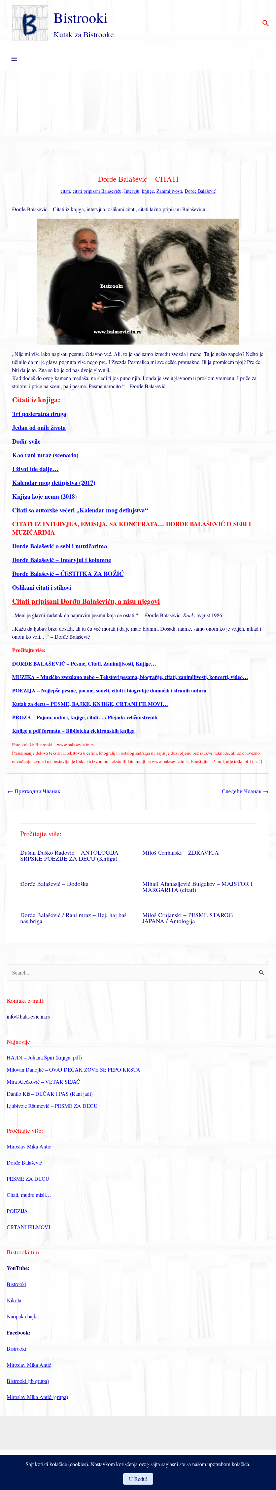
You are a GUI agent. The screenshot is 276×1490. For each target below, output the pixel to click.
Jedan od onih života (39, 427)
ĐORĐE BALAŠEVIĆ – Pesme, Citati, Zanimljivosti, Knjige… (84, 663)
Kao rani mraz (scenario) (45, 454)
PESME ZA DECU (28, 1178)
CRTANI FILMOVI (28, 1226)
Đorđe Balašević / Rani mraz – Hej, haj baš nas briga (73, 918)
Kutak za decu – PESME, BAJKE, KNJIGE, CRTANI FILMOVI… (90, 704)
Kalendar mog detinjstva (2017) (53, 482)
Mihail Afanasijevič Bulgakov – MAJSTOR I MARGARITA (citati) (197, 886)
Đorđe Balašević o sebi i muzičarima (59, 545)
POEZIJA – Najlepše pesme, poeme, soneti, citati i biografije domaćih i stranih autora (109, 690)
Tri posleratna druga (39, 413)
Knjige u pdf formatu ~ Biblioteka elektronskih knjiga (73, 730)
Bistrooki (81, 17)
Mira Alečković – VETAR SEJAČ (43, 1081)
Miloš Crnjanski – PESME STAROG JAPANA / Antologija (187, 918)
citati (65, 191)
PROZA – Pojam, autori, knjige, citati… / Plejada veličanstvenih (85, 717)
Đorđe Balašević (200, 191)
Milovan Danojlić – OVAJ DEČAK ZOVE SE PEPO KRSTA (73, 1069)
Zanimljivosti (169, 191)
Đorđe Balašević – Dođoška (54, 883)
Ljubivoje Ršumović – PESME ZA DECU (52, 1105)
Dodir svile (26, 441)
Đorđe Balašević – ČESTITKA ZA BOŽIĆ (68, 573)
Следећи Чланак (245, 791)
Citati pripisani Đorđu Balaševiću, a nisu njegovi (86, 601)
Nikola (14, 1300)
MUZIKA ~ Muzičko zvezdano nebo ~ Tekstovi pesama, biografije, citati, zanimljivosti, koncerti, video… (130, 677)
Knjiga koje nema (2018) (44, 496)
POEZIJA (17, 1210)
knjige (148, 191)
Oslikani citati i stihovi (41, 587)
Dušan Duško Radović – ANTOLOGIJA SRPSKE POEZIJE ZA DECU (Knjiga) (69, 855)
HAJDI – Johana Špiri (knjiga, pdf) (44, 1057)
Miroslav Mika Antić (29, 1146)
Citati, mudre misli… (29, 1194)
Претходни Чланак (33, 791)
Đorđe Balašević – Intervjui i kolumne (61, 559)
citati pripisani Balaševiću (97, 191)
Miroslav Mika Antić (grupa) (37, 1396)
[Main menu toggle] (14, 58)
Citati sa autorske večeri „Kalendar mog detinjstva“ (80, 509)
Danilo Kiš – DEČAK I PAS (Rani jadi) (50, 1093)
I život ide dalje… (35, 468)
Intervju (131, 191)
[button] (265, 23)
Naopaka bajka (23, 1316)
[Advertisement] (138, 121)
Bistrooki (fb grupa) (28, 1380)
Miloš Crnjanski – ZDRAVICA (180, 852)
